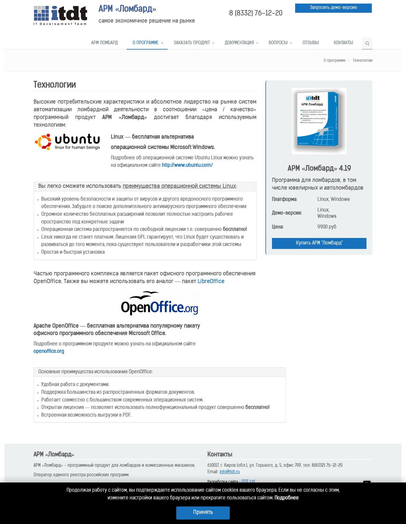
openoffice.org (49, 351)
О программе (146, 43)
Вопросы (278, 43)
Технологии (362, 61)
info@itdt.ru (230, 472)
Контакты (343, 43)
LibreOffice (211, 282)
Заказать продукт (192, 43)
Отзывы (311, 43)
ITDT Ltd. (249, 482)
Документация (239, 43)
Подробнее (287, 498)
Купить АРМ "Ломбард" (319, 243)
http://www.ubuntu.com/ (187, 165)
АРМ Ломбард (104, 43)
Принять (203, 512)
